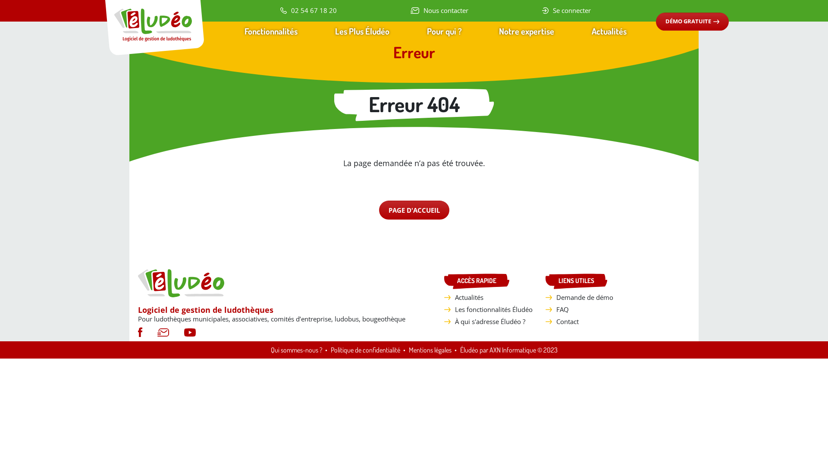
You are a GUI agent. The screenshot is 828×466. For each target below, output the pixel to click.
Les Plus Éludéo (362, 31)
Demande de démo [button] (584, 297)
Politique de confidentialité (365, 350)
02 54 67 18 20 (314, 10)
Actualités (609, 31)
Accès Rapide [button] (476, 281)
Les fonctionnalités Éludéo (494, 309)
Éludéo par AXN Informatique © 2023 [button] (509, 350)
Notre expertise (526, 31)
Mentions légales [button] (430, 350)
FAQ (562, 309)
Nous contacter (445, 10)
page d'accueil (414, 210)
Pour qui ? (444, 31)
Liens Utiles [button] (576, 281)
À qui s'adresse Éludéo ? (490, 321)
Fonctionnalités (271, 31)
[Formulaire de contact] (163, 331)
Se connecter (572, 10)
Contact (567, 321)
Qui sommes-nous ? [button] (296, 350)
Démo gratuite (688, 21)
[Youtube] (190, 331)
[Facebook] (140, 331)
